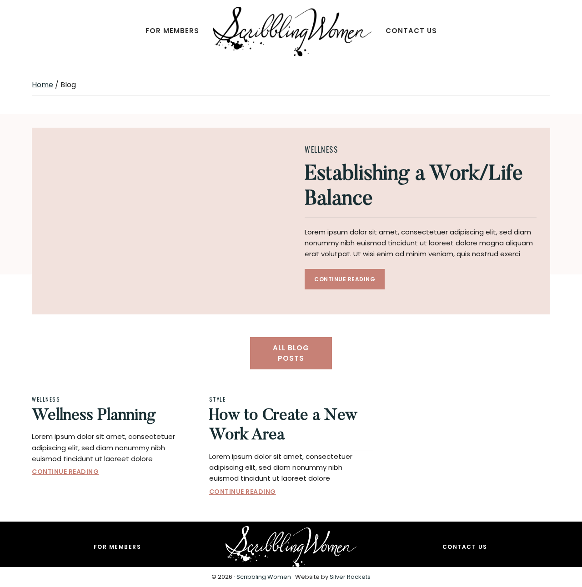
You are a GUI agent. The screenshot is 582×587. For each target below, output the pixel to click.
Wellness (321, 149)
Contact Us (464, 547)
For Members (117, 547)
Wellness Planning (94, 416)
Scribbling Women (263, 576)
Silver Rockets (350, 576)
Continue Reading (344, 279)
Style (217, 399)
